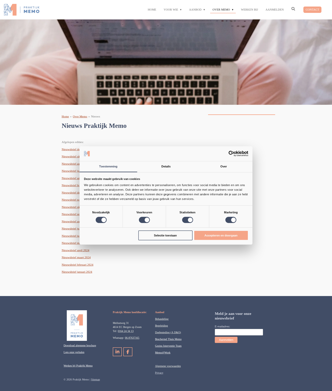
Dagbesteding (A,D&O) (168, 332)
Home (65, 116)
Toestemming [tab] (108, 166)
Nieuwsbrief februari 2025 (77, 185)
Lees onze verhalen (74, 352)
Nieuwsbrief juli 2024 (75, 228)
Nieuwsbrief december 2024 (79, 192)
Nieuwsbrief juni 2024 (75, 235)
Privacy (159, 372)
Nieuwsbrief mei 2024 (75, 243)
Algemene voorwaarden (168, 366)
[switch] (144, 220)
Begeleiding (161, 325)
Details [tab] (166, 166)
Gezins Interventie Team (168, 345)
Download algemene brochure (80, 345)
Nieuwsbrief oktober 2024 (77, 207)
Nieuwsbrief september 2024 (79, 214)
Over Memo (80, 116)
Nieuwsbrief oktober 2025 (77, 156)
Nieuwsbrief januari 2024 (77, 271)
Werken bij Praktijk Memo (78, 365)
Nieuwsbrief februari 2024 (77, 264)
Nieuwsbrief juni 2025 (75, 170)
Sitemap (95, 379)
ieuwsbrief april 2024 (76, 250)
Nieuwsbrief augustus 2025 (78, 163)
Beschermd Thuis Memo (168, 339)
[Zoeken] (293, 9)
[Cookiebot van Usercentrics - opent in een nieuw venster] (231, 153)
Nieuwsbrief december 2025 (79, 149)
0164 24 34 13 (126, 331)
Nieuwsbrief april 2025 (75, 178)
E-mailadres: (222, 326)
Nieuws (95, 116)
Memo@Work (162, 352)
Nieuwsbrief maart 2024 (76, 257)
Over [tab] (223, 166)
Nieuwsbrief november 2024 (79, 199)
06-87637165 (132, 337)
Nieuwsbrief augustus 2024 (78, 221)
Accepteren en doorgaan (220, 235)
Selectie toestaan (165, 235)
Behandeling (161, 319)
